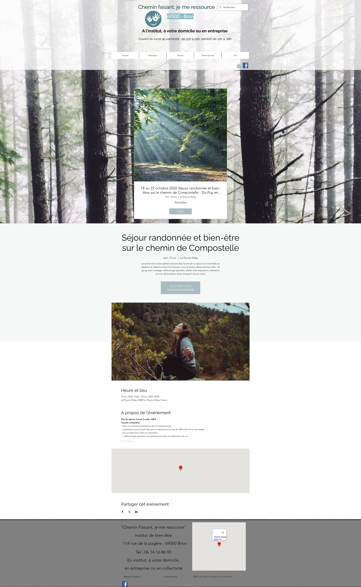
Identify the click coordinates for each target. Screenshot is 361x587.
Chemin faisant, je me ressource (176, 7)
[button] (152, 55)
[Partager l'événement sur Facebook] (122, 512)
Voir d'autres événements (180, 289)
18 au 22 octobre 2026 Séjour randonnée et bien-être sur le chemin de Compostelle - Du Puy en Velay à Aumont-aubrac (180, 190)
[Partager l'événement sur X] (129, 512)
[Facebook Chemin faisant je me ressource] (245, 65)
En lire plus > (127, 441)
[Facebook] (125, 584)
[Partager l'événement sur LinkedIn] (136, 512)
